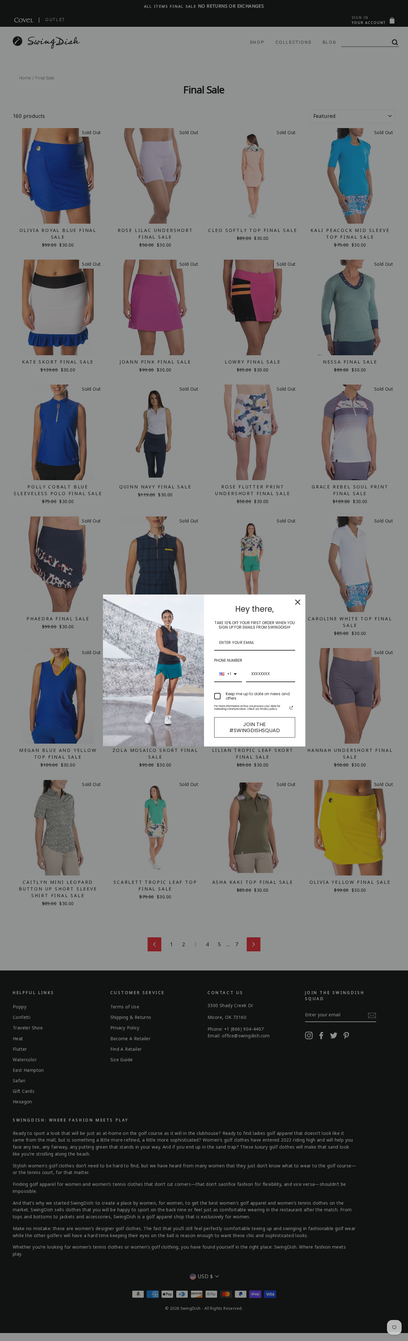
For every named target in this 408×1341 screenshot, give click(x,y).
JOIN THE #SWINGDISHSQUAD (254, 727)
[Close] (297, 602)
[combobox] (228, 674)
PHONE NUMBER (228, 660)
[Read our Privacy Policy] (291, 707)
